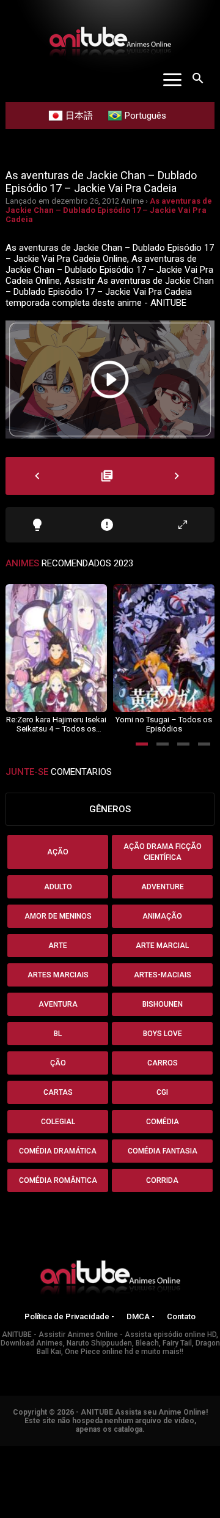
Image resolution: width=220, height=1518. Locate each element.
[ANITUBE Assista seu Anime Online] (110, 1279)
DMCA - (141, 1316)
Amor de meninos (58, 916)
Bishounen (162, 1004)
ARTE (57, 945)
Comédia (162, 1121)
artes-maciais (162, 975)
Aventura (58, 1004)
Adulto (58, 887)
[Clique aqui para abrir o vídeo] (110, 379)
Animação (162, 916)
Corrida (162, 1180)
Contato (181, 1316)
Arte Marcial (162, 945)
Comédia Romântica (58, 1180)
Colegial (58, 1121)
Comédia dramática (58, 1151)
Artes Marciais (58, 975)
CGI (162, 1092)
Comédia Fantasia (162, 1151)
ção (58, 1063)
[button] (141, 744)
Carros (162, 1063)
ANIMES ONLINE (32, 1451)
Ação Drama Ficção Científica (162, 852)
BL (58, 1033)
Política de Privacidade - (69, 1316)
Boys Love (162, 1033)
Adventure (162, 887)
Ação (57, 852)
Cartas (58, 1092)
